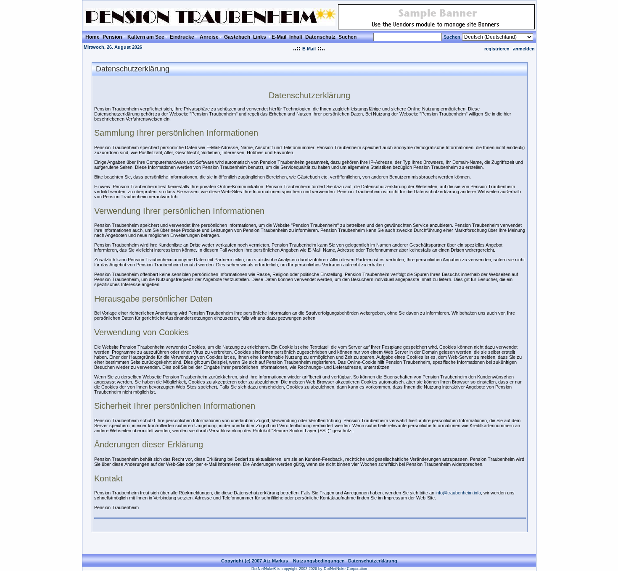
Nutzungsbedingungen (319, 560)
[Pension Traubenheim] (209, 23)
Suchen (452, 36)
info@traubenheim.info (458, 492)
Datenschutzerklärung (372, 560)
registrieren (497, 48)
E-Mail (309, 48)
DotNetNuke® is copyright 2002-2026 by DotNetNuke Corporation (309, 569)
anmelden (524, 48)
